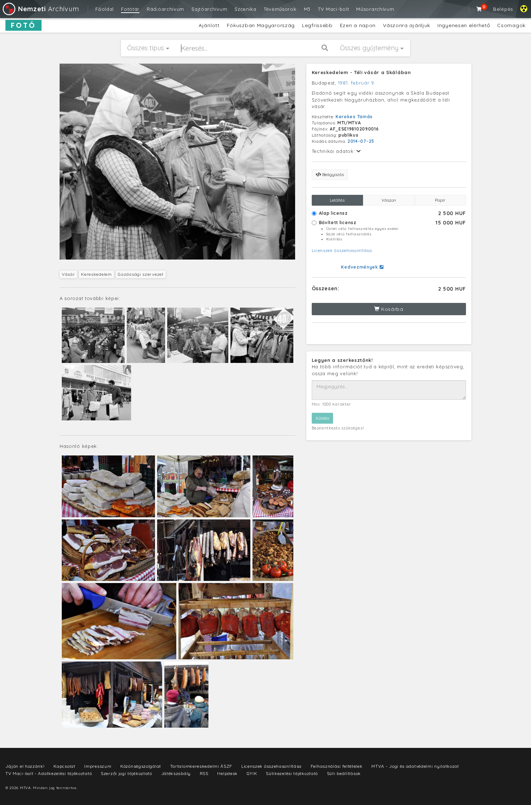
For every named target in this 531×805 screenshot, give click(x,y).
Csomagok (511, 25)
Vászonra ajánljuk (406, 25)
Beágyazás (332, 174)
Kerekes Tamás (354, 116)
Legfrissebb (317, 25)
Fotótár (130, 9)
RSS (204, 773)
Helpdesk (227, 773)
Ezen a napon (358, 25)
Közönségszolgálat (140, 766)
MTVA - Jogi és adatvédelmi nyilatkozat (415, 766)
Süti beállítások (344, 773)
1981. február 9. (356, 83)
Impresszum (97, 766)
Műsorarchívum (375, 9)
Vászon (388, 200)
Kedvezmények (360, 267)
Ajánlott (209, 25)
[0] (479, 9)
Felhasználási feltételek (337, 766)
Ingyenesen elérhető (463, 25)
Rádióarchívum (165, 9)
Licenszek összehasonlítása (342, 250)
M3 (307, 9)
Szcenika (245, 9)
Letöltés (337, 200)
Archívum (48, 9)
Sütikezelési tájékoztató (292, 773)
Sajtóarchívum (209, 9)
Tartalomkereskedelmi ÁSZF (201, 766)
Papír (440, 200)
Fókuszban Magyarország (261, 25)
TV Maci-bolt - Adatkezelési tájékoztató (48, 773)
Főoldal (104, 9)
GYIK (252, 773)
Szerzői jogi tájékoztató (126, 773)
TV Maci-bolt (333, 9)
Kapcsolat (64, 766)
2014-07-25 (360, 141)
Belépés (503, 9)
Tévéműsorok (280, 9)
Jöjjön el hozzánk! (25, 766)
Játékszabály (176, 773)
